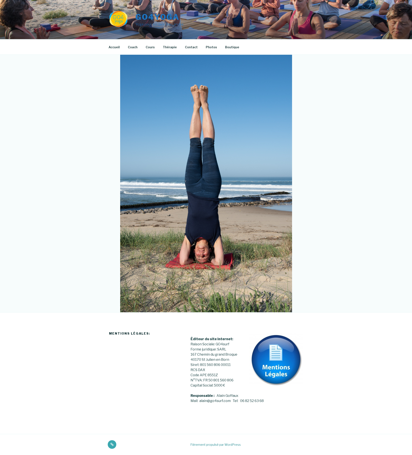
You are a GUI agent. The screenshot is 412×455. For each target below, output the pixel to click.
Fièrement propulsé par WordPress (215, 444)
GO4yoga (157, 17)
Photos (211, 47)
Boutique (232, 47)
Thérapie (170, 47)
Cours (150, 47)
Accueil (114, 47)
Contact (191, 47)
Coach (133, 47)
